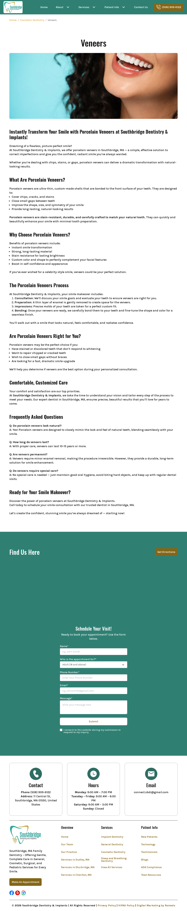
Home (13, 20)
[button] (11, 893)
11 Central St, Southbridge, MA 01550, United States (36, 800)
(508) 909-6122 (40, 792)
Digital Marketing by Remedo (156, 905)
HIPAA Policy (126, 905)
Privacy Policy (107, 905)
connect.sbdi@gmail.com (151, 792)
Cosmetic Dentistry (32, 20)
